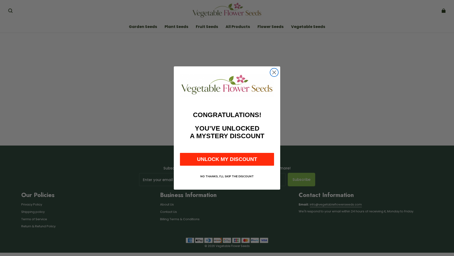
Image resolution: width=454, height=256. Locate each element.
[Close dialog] (274, 72)
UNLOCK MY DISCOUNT (227, 159)
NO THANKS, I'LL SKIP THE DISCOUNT (227, 176)
